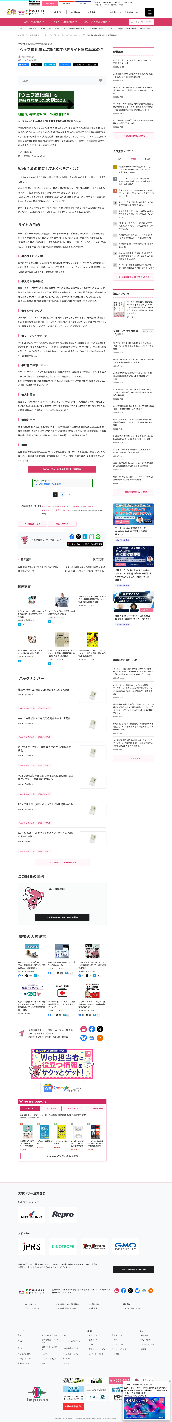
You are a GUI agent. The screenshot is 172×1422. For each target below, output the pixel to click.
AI (50, 28)
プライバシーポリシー (33, 1308)
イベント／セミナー (121, 1349)
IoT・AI (111, 2)
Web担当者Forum (31, 12)
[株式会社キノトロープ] (63, 1246)
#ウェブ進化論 (73, 506)
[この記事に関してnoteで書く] (91, 536)
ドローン (107, 5)
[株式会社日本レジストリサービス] (31, 1246)
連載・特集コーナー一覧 (38, 35)
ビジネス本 (51, 1108)
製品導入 (83, 3)
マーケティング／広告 (36, 28)
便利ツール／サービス (97, 1349)
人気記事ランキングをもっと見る (135, 277)
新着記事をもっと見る (135, 136)
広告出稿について (133, 12)
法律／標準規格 (26, 1354)
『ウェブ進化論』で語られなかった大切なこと (65, 35)
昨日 (120, 159)
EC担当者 (66, 3)
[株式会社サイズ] (94, 1246)
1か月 (147, 159)
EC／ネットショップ (49, 1358)
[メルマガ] (83, 1029)
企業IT (97, 2)
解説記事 (144, 1335)
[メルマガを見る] (116, 1290)
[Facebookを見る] (123, 1290)
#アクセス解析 (59, 506)
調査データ (93, 1340)
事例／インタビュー (121, 1335)
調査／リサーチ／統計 (127, 28)
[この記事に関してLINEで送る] (98, 536)
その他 (66, 1363)
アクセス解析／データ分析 (73, 28)
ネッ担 (47, 1036)
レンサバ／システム (71, 1354)
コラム (91, 1344)
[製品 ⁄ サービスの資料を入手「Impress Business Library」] (73, 1398)
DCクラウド (119, 2)
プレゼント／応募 (147, 1344)
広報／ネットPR (26, 1358)
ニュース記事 (146, 1340)
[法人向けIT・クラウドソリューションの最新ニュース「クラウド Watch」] (73, 1390)
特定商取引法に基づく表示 (68, 1308)
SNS (57, 28)
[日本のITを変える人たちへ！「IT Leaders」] (96, 1390)
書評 (115, 1340)
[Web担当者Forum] (31, 1292)
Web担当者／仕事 (147, 28)
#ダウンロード (48, 510)
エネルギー (99, 5)
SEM (43, 1363)
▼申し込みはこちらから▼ (135, 1395)
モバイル (67, 1358)
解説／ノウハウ (94, 1335)
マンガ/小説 (118, 1344)
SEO (21, 28)
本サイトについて (31, 1304)
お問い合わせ (95, 1304)
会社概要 (93, 1308)
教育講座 (114, 5)
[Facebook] (92, 1029)
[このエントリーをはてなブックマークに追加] (85, 536)
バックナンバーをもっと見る (64, 862)
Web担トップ (22, 35)
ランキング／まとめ (96, 1354)
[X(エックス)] (100, 1029)
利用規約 (126, 1304)
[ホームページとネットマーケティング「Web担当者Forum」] (119, 1381)
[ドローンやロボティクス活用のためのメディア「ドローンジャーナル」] (119, 1398)
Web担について (115, 12)
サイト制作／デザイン (97, 28)
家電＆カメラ (73, 1108)
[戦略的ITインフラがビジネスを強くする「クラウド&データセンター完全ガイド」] (73, 1381)
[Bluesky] (137, 1290)
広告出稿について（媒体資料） (69, 1304)
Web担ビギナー (59, 12)
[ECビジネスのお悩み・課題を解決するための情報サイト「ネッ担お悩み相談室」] (73, 1407)
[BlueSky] (83, 1038)
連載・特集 (91, 12)
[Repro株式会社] (63, 1215)
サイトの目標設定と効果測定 (68, 469)
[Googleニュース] (92, 1038)
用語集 (143, 1349)
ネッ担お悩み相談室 (59, 1036)
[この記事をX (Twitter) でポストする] (78, 536)
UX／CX (45, 1354)
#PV (49, 506)
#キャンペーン (87, 506)
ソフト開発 (104, 2)
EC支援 (120, 5)
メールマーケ (24, 1363)
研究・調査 (128, 2)
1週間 (133, 159)
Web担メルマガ (76, 12)
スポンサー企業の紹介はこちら (133, 1269)
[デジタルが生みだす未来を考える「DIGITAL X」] (96, 1398)
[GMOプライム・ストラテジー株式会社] (125, 1246)
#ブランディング (62, 510)
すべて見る (135, 758)
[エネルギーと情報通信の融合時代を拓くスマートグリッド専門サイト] (119, 1390)
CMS (112, 28)
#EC (44, 506)
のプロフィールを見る (62, 917)
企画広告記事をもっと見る (135, 492)
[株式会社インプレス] (37, 1394)
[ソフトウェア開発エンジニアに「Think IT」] (96, 1381)
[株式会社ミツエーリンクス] (31, 1215)
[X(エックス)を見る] (130, 1290)
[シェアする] (71, 536)
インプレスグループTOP (132, 1308)
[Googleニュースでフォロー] (144, 1290)
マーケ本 (29, 1108)
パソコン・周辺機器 (94, 1108)
